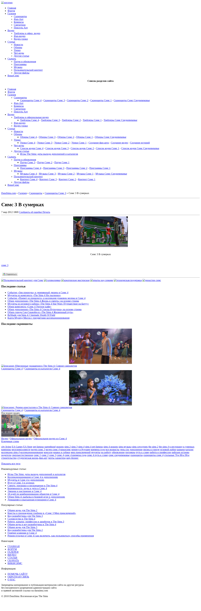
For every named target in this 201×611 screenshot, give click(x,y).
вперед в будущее (80, 449)
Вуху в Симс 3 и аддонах (21, 482)
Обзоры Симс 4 (28, 137)
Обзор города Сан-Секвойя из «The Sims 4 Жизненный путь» (40, 312)
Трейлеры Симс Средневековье (120, 120)
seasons (60, 446)
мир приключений (81, 452)
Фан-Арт (18, 19)
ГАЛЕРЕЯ (13, 552)
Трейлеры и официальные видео (31, 117)
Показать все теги (10, 463)
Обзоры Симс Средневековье (110, 137)
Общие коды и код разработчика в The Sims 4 (32, 524)
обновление (118, 452)
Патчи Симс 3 (27, 162)
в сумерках (188, 446)
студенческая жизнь (27, 458)
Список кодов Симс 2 (82, 148)
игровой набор (168, 449)
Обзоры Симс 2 (65, 137)
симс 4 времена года (75, 455)
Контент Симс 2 (67, 179)
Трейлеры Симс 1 (92, 120)
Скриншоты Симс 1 (101, 100)
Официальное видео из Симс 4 (50, 438)
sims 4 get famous (94, 446)
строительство (9, 458)
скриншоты (136, 455)
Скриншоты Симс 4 (30, 100)
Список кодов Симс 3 (57, 148)
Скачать (12, 58)
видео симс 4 (53, 449)
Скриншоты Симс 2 (77, 100)
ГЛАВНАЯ (14, 546)
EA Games (17, 446)
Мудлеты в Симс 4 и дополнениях (26, 480)
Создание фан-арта (99, 142)
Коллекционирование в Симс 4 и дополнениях (33, 477)
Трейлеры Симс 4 (29, 120)
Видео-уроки (21, 39)
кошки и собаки (61, 452)
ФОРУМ (12, 549)
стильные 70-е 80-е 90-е (176, 455)
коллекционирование (31, 452)
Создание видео (119, 142)
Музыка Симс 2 (66, 173)
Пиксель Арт (21, 27)
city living (6, 446)
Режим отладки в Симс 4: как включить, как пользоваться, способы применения (51, 535)
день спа (124, 449)
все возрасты (112, 449)
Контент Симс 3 (48, 179)
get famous (38, 446)
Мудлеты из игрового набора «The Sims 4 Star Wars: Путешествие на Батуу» (48, 303)
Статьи (11, 41)
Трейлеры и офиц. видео (27, 33)
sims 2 (67, 446)
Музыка (18, 67)
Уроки (17, 50)
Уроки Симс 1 (79, 142)
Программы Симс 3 (53, 168)
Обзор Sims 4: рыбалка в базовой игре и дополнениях (36, 497)
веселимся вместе (21, 449)
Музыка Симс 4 (28, 173)
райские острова (180, 452)
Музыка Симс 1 (85, 173)
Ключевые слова (10, 441)
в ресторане (175, 446)
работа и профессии (160, 452)
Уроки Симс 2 (61, 142)
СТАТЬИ (12, 557)
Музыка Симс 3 (47, 173)
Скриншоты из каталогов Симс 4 (42, 368)
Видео (11, 30)
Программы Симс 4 (30, 168)
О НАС (11, 579)
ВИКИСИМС (15, 563)
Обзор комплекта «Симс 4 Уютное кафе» (29, 306)
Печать (46, 212)
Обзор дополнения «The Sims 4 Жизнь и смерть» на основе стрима (43, 301)
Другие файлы (21, 72)
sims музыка (125, 446)
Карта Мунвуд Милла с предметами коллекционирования (38, 318)
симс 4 (60, 455)
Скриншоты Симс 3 (54, 100)
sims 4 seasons (110, 446)
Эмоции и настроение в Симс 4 (24, 491)
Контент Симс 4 (28, 179)
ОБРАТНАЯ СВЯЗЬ (18, 576)
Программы (20, 64)
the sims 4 (164, 446)
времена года (98, 449)
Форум (11, 10)
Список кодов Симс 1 (107, 148)
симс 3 (4, 265)
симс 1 (37, 455)
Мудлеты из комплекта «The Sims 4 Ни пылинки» (34, 295)
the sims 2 (153, 446)
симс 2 (45, 455)
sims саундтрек (140, 446)
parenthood (50, 446)
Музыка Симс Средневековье (111, 173)
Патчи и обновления (25, 61)
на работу (106, 452)
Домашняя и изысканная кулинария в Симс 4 (32, 499)
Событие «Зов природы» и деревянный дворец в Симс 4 (38, 292)
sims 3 (74, 446)
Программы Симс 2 (76, 168)
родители (6, 455)
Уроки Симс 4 (27, 142)
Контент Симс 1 (86, 179)
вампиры (6, 449)
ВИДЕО (12, 554)
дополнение (136, 449)
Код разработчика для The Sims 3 (25, 516)
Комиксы (19, 22)
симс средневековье (119, 455)
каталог (189, 449)
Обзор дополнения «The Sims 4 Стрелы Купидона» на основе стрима (44, 309)
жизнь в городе (151, 449)
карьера (181, 449)
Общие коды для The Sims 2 (22, 510)
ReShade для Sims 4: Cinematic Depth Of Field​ (31, 315)
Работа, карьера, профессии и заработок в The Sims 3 (36, 521)
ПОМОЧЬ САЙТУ (18, 574)
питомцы (130, 452)
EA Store (27, 446)
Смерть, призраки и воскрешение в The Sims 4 (32, 485)
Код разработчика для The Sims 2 (25, 530)
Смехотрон (20, 25)
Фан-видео (19, 36)
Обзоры (18, 47)
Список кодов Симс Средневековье (140, 148)
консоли (48, 452)
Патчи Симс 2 (44, 162)
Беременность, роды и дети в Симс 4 (27, 488)
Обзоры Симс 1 (84, 137)
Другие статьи (21, 56)
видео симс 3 (38, 449)
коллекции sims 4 (10, 452)
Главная (12, 8)
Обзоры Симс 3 (47, 137)
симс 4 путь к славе (97, 455)
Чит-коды (19, 53)
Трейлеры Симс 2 (71, 120)
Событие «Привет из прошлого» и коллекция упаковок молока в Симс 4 (46, 298)
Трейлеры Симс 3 (50, 120)
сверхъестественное (22, 455)
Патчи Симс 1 (61, 162)
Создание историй (140, 142)
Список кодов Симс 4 (31, 148)
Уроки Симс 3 (44, 142)
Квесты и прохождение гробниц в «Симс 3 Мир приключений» (42, 513)
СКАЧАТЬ (13, 560)
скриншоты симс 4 (153, 455)
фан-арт (43, 458)
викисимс (65, 449)
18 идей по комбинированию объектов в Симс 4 (33, 494)
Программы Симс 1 (99, 168)
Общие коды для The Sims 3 (22, 527)
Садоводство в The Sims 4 (21, 518)
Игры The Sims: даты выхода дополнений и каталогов (49, 154)
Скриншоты (20, 16)
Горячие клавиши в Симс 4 (22, 533)
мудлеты (95, 452)
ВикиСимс (13, 75)
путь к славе (142, 452)
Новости (18, 44)
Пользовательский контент (28, 70)
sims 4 (81, 446)
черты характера (57, 458)
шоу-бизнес (72, 458)
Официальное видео (21, 438)
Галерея (12, 13)
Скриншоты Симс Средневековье (132, 100)
